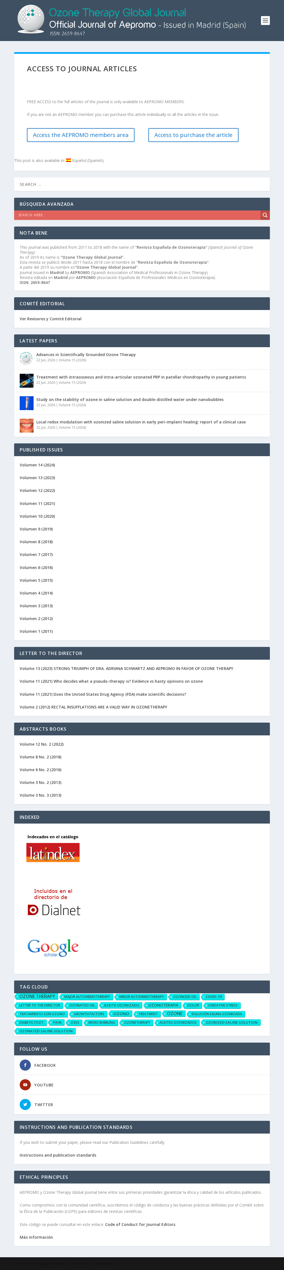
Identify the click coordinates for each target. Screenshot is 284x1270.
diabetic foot (31, 1022)
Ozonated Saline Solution (46, 1030)
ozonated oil (82, 1005)
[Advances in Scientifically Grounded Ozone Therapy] (27, 358)
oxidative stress (223, 1005)
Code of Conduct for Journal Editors (140, 1224)
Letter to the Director (39, 1005)
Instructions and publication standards (58, 1155)
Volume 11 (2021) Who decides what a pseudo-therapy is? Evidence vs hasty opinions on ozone (111, 681)
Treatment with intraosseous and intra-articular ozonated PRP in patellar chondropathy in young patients (141, 377)
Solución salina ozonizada (217, 1014)
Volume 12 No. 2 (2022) (42, 744)
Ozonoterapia (163, 1005)
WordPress (104, 1263)
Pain (57, 1022)
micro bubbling (101, 1022)
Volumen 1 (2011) (36, 631)
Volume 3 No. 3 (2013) (40, 795)
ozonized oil (185, 996)
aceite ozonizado (121, 1005)
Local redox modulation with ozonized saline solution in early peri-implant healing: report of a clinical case (141, 422)
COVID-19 (214, 996)
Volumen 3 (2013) (36, 605)
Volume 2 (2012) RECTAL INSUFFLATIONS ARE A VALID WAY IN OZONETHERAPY (93, 707)
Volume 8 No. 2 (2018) (40, 757)
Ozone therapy (37, 996)
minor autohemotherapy (141, 996)
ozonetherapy (137, 1022)
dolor (193, 1005)
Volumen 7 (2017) (36, 554)
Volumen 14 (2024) (37, 465)
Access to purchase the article (193, 135)
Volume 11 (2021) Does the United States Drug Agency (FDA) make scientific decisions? (103, 694)
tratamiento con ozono (42, 1014)
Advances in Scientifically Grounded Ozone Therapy (86, 354)
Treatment (148, 1014)
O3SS (75, 1022)
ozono (121, 1013)
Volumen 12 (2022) (37, 490)
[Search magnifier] (265, 215)
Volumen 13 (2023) (37, 477)
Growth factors (89, 1014)
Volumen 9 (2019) (36, 529)
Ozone (174, 1013)
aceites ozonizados (178, 1022)
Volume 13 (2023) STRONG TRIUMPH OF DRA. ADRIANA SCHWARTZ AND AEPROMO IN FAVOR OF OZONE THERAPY (126, 668)
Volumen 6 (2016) (36, 567)
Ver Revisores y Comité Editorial (51, 318)
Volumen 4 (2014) (36, 593)
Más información (36, 1237)
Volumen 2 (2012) (36, 618)
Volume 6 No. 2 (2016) (40, 769)
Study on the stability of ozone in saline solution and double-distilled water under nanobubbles (130, 399)
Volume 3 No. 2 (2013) (40, 782)
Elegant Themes (52, 1263)
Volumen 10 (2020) (37, 516)
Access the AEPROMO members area (80, 135)
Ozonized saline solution (232, 1022)
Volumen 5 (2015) (36, 580)
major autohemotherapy (87, 996)
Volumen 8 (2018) (36, 541)
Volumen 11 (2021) (37, 503)
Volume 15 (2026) (72, 360)
